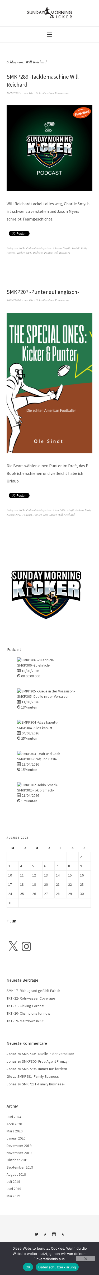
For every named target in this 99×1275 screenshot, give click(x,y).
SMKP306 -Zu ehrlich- (33, 665)
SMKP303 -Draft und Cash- (37, 759)
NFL (22, 248)
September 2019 (20, 1167)
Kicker (21, 253)
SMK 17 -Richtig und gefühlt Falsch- (34, 990)
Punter (48, 253)
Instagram (54, 1236)
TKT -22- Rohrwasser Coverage (31, 998)
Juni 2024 (14, 1116)
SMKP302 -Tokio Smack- (35, 790)
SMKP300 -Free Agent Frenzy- (45, 1061)
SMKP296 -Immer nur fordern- (45, 1068)
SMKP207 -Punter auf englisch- (43, 292)
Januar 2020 (16, 1138)
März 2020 (14, 1131)
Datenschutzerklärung (57, 1267)
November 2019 (19, 1152)
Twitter (36, 1236)
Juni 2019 (14, 1188)
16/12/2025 (14, 93)
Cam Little (59, 510)
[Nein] (85, 1259)
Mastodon (63, 1236)
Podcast (31, 248)
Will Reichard (62, 253)
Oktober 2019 (17, 1159)
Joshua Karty (83, 510)
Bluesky (45, 1236)
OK (28, 1267)
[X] (13, 946)
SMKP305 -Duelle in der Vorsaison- (43, 696)
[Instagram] (26, 946)
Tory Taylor (49, 515)
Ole (31, 93)
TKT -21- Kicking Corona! (25, 1006)
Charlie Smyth (61, 248)
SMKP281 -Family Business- (38, 1076)
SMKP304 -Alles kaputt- (35, 727)
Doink (75, 248)
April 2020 (14, 1124)
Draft (70, 510)
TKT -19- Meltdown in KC (25, 1021)
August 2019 (16, 1174)
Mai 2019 (13, 1196)
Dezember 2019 (19, 1145)
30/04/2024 (14, 300)
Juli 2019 (13, 1181)
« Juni (12, 921)
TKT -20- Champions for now (28, 1013)
